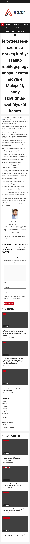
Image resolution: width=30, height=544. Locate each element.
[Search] (28, 24)
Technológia (5, 31)
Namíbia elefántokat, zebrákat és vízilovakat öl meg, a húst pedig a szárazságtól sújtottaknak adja (15, 388)
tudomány (17, 28)
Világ (24, 24)
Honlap (5, 292)
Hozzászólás (7, 264)
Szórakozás (6, 517)
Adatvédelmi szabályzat (8, 427)
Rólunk (3, 421)
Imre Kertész (11, 462)
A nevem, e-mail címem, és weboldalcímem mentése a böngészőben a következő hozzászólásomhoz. (15, 298)
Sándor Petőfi (6, 117)
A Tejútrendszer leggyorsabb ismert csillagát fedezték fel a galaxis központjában (13, 458)
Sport (13, 31)
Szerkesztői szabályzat (7, 426)
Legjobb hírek (16, 24)
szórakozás (21, 31)
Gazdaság (9, 28)
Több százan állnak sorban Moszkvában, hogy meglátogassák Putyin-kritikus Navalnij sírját (21, 246)
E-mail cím (6, 287)
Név (5, 282)
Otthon (8, 24)
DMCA (4, 424)
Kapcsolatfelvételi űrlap (8, 422)
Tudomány (6, 440)
